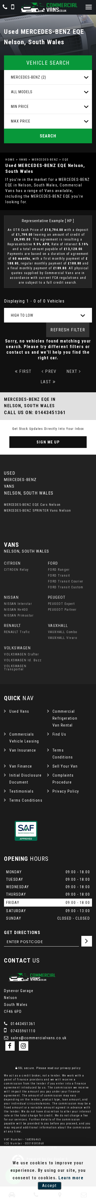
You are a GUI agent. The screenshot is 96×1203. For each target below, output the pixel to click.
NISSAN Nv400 (16, 609)
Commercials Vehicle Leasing (24, 737)
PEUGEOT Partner (62, 609)
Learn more (70, 1177)
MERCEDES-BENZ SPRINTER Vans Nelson (37, 510)
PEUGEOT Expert (61, 604)
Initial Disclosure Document (25, 778)
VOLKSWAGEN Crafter (21, 654)
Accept (49, 1185)
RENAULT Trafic (17, 632)
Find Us (59, 734)
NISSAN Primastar (19, 615)
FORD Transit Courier (65, 581)
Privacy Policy (66, 791)
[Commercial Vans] (48, 7)
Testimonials (21, 791)
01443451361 (22, 1024)
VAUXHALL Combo (62, 632)
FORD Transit (59, 575)
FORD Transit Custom (65, 587)
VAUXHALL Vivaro (62, 638)
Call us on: (35, 412)
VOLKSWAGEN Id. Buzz (23, 660)
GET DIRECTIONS (22, 932)
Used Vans (19, 711)
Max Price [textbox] (20, 121)
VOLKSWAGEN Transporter (15, 667)
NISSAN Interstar (18, 604)
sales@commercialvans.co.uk (38, 1038)
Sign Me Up (48, 442)
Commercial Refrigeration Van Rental (65, 718)
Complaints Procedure (63, 778)
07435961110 (22, 1031)
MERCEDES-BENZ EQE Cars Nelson (32, 505)
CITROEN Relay (16, 570)
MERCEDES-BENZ (45, 159)
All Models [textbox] (22, 92)
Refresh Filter (67, 329)
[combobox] (48, 77)
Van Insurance (22, 750)
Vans (23, 159)
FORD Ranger (59, 570)
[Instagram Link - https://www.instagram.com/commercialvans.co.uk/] (23, 1046)
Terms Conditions (63, 753)
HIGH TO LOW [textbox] (22, 315)
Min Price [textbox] (20, 106)
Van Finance (20, 766)
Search (48, 135)
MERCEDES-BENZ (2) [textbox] (28, 77)
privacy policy (70, 1068)
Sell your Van (65, 766)
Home (10, 159)
